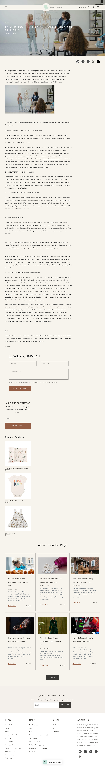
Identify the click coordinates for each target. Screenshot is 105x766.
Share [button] (9, 347)
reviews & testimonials (39, 735)
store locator (34, 741)
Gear (55, 728)
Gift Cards (9, 738)
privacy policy (10, 751)
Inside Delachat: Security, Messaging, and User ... (83, 640)
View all (52, 678)
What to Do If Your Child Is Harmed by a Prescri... (51, 580)
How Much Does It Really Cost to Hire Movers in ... (83, 580)
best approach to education (30, 200)
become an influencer (14, 735)
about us (9, 725)
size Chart (33, 738)
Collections (57, 725)
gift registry (10, 741)
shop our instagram (13, 748)
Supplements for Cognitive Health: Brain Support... (19, 640)
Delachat (9, 758)
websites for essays (32, 291)
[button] (6, 7)
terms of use (10, 755)
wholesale (33, 728)
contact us (33, 725)
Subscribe (18, 426)
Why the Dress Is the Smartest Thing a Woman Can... (50, 641)
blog (7, 731)
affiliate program (12, 745)
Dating (32, 751)
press (7, 728)
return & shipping (36, 745)
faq (30, 731)
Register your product (38, 748)
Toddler (56, 731)
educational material (18, 222)
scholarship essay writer (51, 159)
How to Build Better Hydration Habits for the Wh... (18, 582)
